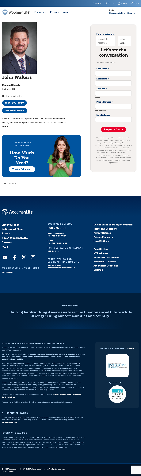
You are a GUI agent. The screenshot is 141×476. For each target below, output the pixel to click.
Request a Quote (113, 129)
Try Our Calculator (22, 169)
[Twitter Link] (23, 257)
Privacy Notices (102, 233)
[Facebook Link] (14, 257)
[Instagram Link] (33, 257)
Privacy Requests (103, 237)
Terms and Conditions (105, 228)
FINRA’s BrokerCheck (62, 394)
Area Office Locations (105, 265)
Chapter (131, 13)
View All (130, 348)
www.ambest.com (9, 422)
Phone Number (104, 102)
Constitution (100, 249)
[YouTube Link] (5, 257)
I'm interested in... (105, 34)
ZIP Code (101, 88)
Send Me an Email (14, 110)
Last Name (102, 79)
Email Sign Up (7, 272)
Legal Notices (101, 241)
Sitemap (98, 269)
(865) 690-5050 (14, 102)
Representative (117, 13)
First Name (102, 68)
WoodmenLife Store (104, 261)
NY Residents (100, 253)
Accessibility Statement (106, 257)
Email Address (103, 115)
